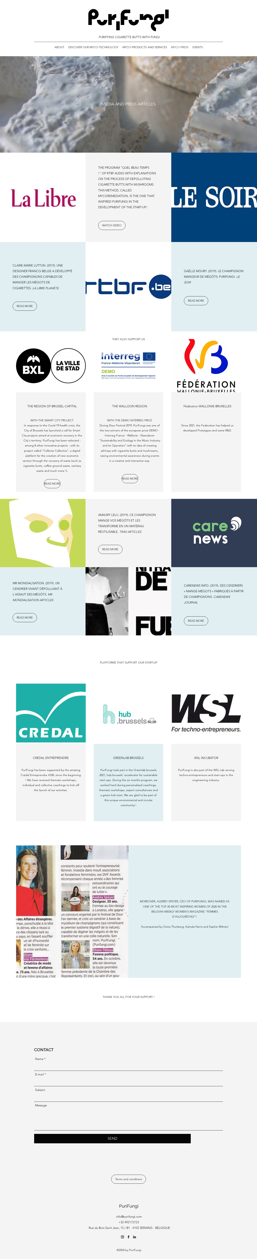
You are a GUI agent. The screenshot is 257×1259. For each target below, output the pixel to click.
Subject (40, 1089)
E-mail (39, 1074)
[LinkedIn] (135, 1237)
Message (41, 1105)
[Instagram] (122, 1237)
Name (39, 1058)
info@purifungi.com (129, 1216)
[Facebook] (128, 1237)
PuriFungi (129, 1206)
